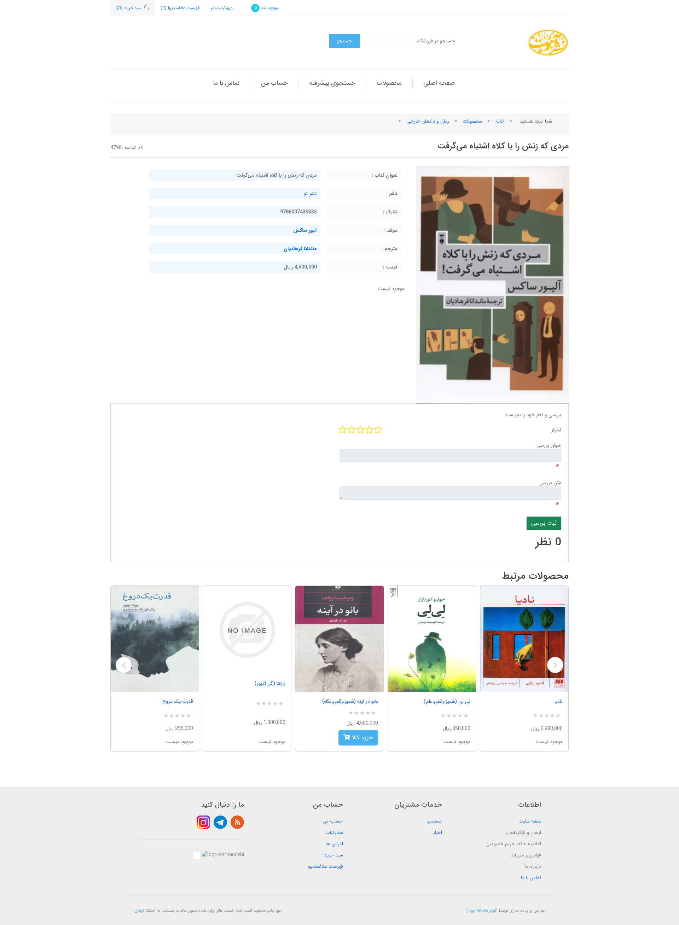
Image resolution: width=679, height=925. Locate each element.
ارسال (139, 910)
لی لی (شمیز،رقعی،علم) (447, 701)
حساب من (274, 83)
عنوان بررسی (548, 445)
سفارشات (334, 832)
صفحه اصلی (439, 83)
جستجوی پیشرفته (332, 83)
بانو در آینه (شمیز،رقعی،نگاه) (350, 701)
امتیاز (556, 430)
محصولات (389, 83)
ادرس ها (334, 844)
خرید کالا (361, 737)
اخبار (437, 832)
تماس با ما (226, 83)
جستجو (434, 821)
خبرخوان (237, 822)
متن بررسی (550, 483)
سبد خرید (333, 855)
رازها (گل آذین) (270, 683)
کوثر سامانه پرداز (482, 910)
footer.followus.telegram (220, 822)
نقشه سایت (529, 821)
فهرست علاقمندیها (325, 866)
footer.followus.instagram (203, 822)
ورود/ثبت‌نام (222, 8)
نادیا (559, 701)
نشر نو (310, 194)
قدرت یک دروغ (177, 701)
